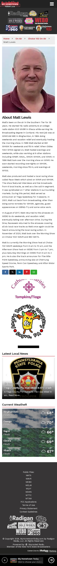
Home (6, 38)
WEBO (29, 482)
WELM (28, 485)
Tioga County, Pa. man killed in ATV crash (28, 387)
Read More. (14, 395)
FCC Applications (29, 502)
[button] (52, 4)
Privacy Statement (28, 508)
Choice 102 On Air (37, 38)
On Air (18, 38)
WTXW (28, 498)
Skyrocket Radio (36, 544)
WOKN (28, 492)
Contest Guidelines (28, 512)
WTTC (28, 495)
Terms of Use (28, 505)
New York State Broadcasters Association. (36, 547)
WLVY (28, 488)
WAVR (28, 478)
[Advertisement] (28, 282)
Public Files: (28, 472)
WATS (28, 475)
